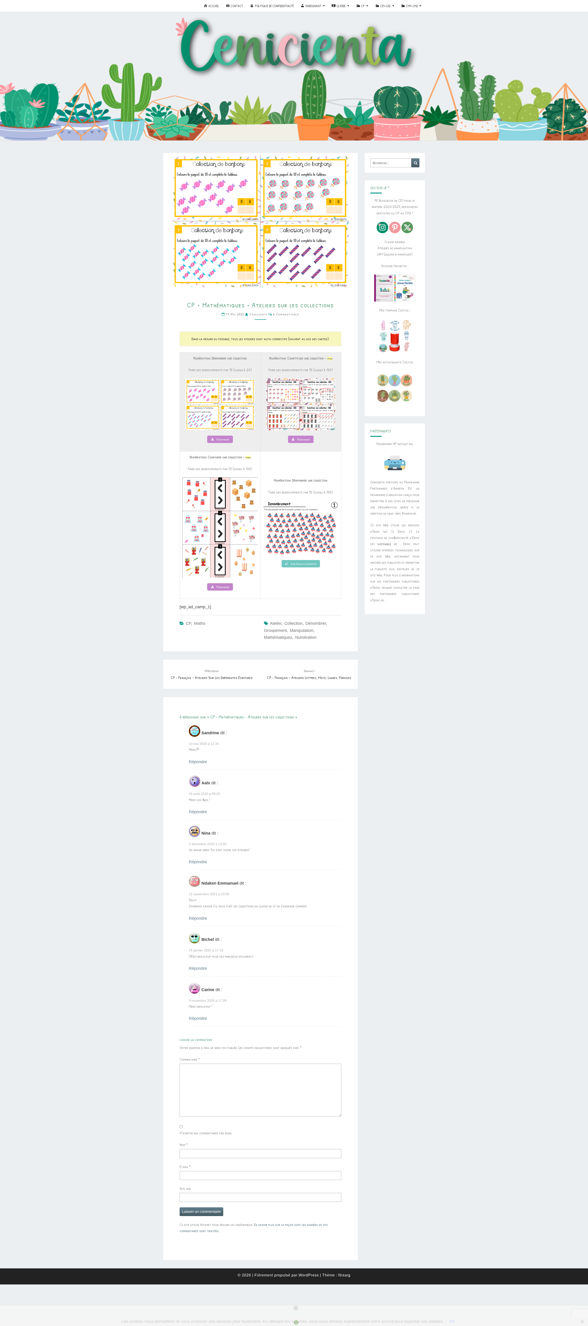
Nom (184, 1144)
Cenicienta (258, 314)
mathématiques (278, 637)
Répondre (198, 762)
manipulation (301, 630)
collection (293, 623)
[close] (296, 1308)
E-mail (185, 1166)
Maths (199, 623)
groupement (275, 630)
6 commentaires (286, 314)
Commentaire (190, 1059)
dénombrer (315, 623)
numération (306, 637)
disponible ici (387, 543)
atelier (275, 623)
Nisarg (344, 1275)
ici (382, 600)
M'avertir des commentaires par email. (206, 1132)
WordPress (309, 1275)
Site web (185, 1188)
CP (188, 623)
